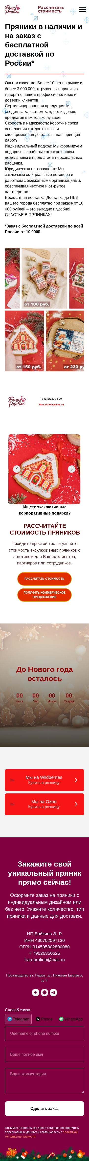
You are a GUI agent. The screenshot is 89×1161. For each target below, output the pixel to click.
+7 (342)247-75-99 (51, 398)
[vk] (35, 992)
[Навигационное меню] (82, 9)
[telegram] (53, 992)
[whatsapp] (44, 992)
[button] (44, 595)
